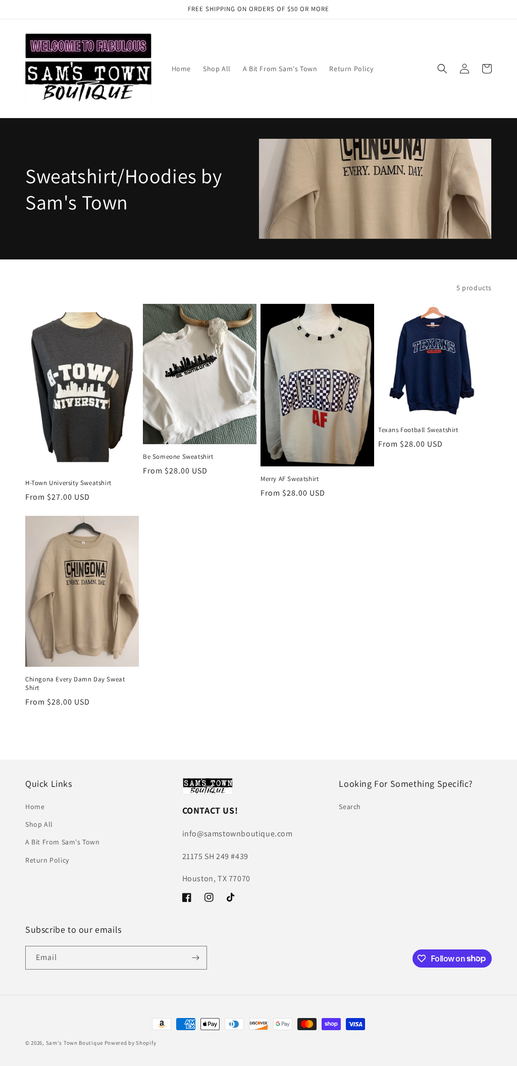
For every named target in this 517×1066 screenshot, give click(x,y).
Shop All (39, 824)
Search (350, 806)
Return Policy (47, 860)
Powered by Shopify (131, 1042)
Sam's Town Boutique (74, 1042)
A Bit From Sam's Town (62, 841)
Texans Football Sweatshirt (418, 430)
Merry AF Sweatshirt (290, 479)
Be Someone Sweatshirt (178, 457)
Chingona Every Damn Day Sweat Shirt (75, 683)
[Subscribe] (195, 958)
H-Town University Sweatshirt (68, 483)
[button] (442, 69)
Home (34, 806)
